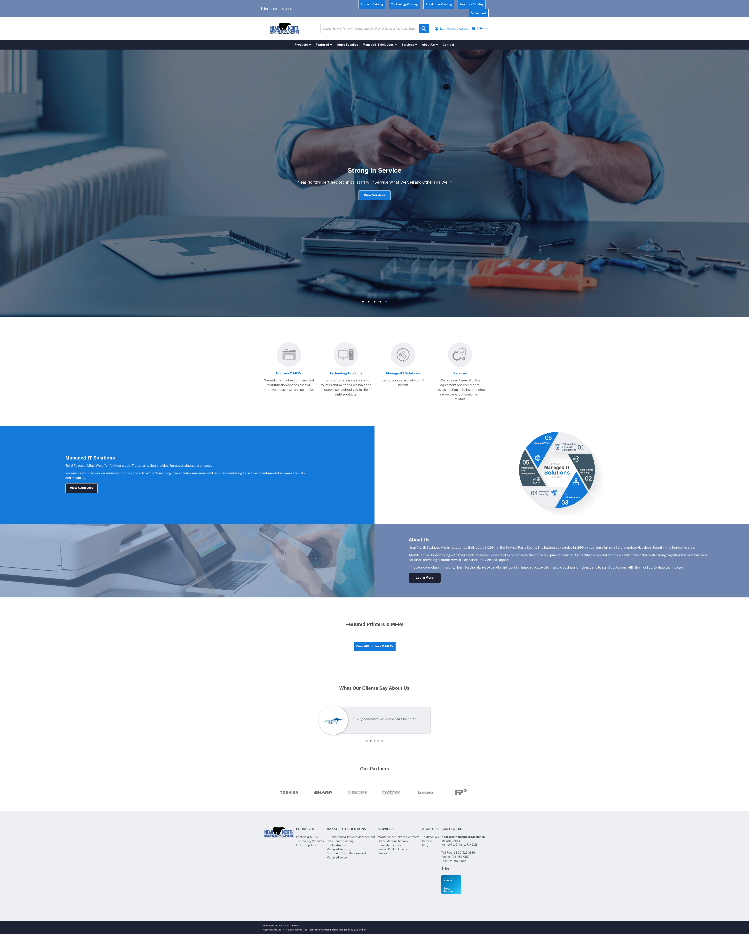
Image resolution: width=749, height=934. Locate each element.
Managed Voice (337, 857)
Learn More (425, 577)
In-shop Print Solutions (392, 849)
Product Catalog (372, 4)
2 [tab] (369, 302)
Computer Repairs (389, 845)
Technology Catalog (404, 4)
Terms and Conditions (289, 925)
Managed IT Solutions (346, 829)
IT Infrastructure (337, 845)
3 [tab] (374, 302)
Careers (427, 841)
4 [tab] (380, 302)
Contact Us (451, 829)
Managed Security (338, 849)
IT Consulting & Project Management (351, 837)
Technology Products (310, 841)
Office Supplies (306, 845)
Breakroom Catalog (439, 4)
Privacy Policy (270, 925)
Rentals (383, 853)
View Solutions (81, 488)
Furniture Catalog (472, 4)
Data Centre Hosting (340, 841)
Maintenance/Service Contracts (399, 837)
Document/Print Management (346, 853)
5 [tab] (386, 302)
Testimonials (430, 837)
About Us (430, 829)
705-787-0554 (457, 860)
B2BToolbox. (360, 929)
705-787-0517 (460, 856)
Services (386, 829)
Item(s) (483, 28)
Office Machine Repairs (393, 841)
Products (305, 829)
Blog (425, 845)
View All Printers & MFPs (375, 646)
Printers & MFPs (307, 837)
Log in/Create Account (454, 28)
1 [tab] (363, 302)
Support (480, 13)
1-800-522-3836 (281, 9)
